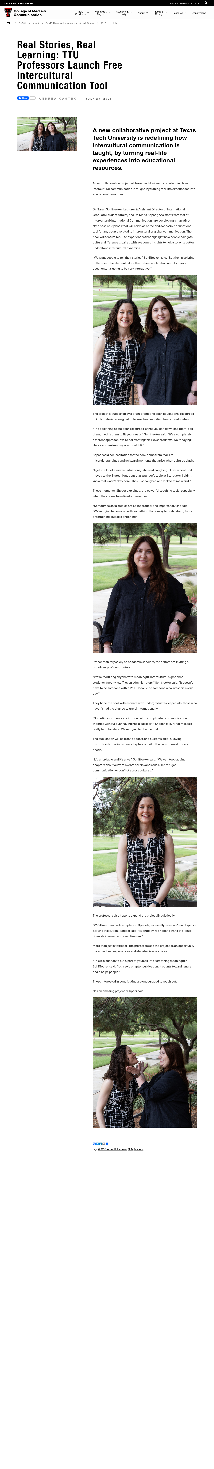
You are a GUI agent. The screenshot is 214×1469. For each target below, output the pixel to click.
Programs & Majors (100, 12)
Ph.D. (130, 1149)
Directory (173, 3)
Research (178, 12)
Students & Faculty (122, 12)
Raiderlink (184, 3)
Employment (199, 12)
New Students (80, 12)
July (115, 23)
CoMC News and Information (61, 23)
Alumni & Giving (158, 12)
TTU (9, 23)
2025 (103, 23)
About (141, 12)
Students (138, 1149)
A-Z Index (196, 3)
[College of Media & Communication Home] (6, 12)
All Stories (88, 23)
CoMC (22, 23)
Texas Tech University (19, 3)
